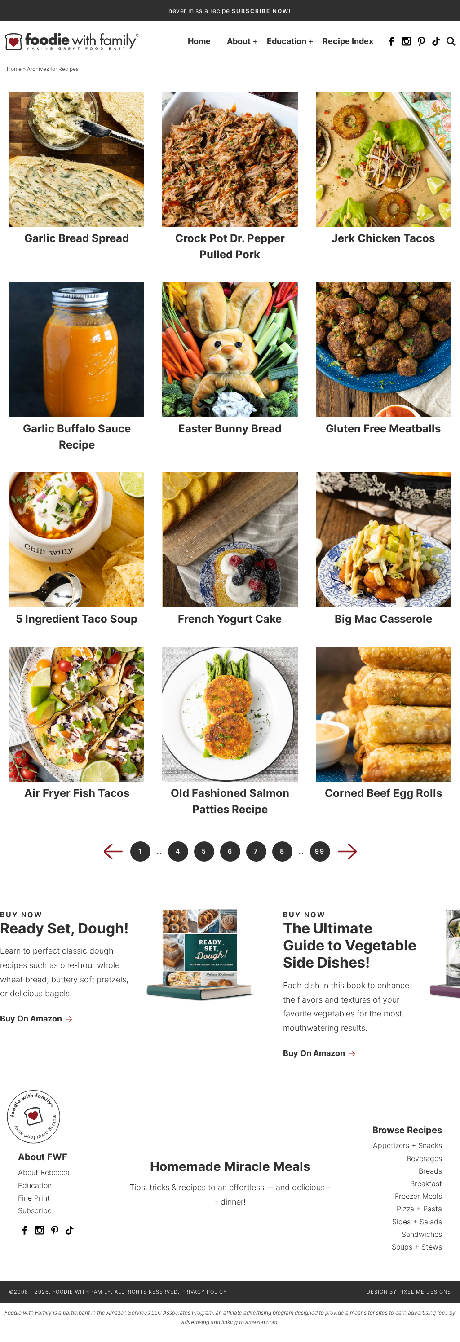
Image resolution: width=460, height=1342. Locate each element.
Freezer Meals (418, 1196)
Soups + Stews (417, 1246)
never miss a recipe (230, 10)
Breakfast (426, 1183)
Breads (430, 1170)
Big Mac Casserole (383, 618)
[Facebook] (391, 41)
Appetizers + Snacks (407, 1145)
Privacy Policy (204, 1292)
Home (199, 41)
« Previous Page (113, 851)
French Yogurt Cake (230, 618)
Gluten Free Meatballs (383, 428)
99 (320, 851)
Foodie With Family (72, 41)
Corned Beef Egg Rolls (383, 793)
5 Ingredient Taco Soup (76, 618)
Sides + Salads (417, 1221)
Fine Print (34, 1197)
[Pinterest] (421, 41)
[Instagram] (406, 41)
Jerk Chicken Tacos (383, 238)
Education (286, 41)
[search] (451, 41)
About (239, 41)
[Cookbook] (209, 1002)
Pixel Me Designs (424, 1292)
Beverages (424, 1158)
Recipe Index (348, 41)
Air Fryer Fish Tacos (76, 793)
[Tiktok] (436, 41)
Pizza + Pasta (419, 1208)
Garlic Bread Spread (76, 238)
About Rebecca (44, 1172)
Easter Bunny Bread (230, 428)
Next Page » (347, 851)
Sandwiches (422, 1234)
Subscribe (35, 1210)
